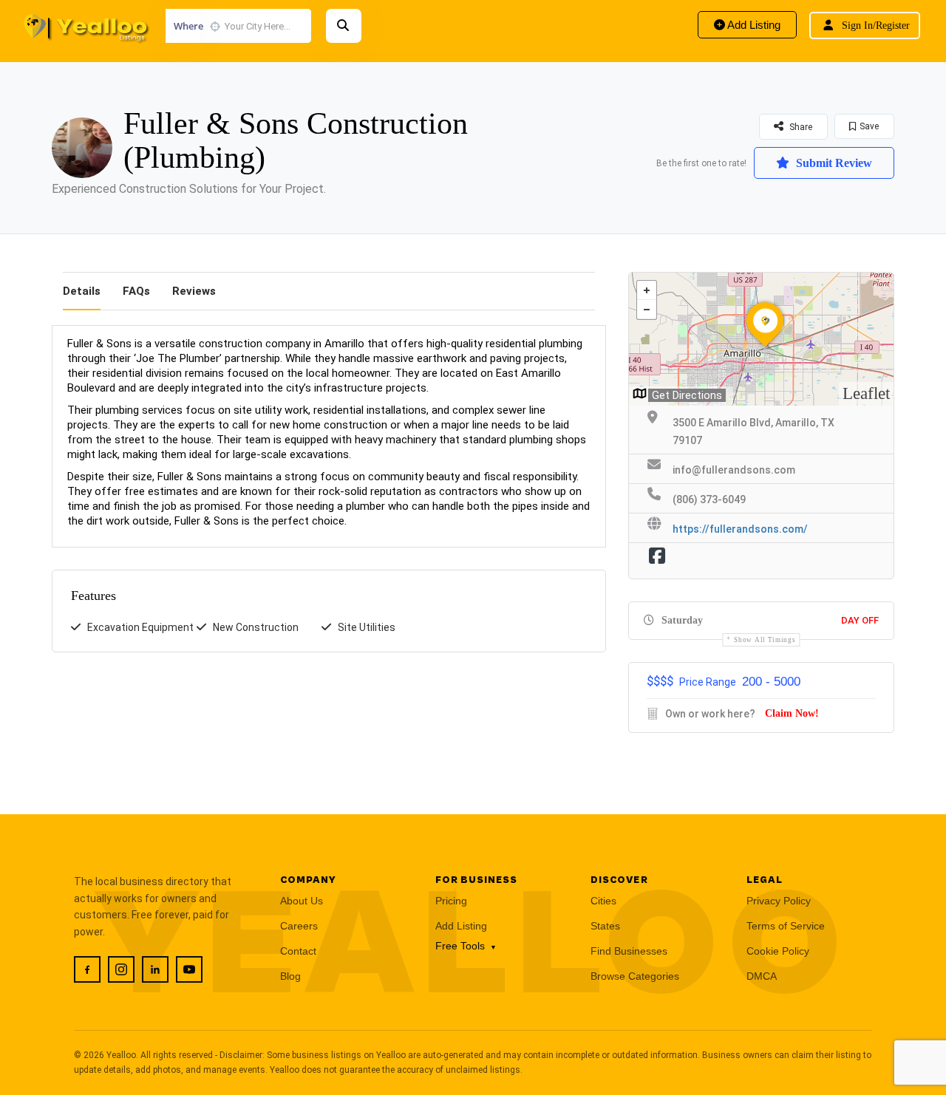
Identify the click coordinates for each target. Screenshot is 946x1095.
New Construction (256, 627)
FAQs (136, 291)
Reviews (194, 291)
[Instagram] (121, 969)
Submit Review (832, 163)
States (605, 926)
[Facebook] (87, 969)
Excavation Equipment (140, 627)
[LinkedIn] (155, 969)
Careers (299, 926)
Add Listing (752, 24)
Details (82, 291)
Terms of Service (785, 926)
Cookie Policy (777, 951)
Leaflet (866, 393)
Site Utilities (366, 627)
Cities (603, 901)
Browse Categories (635, 976)
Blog (290, 976)
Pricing (451, 901)
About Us (301, 901)
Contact (298, 951)
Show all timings (764, 640)
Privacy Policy (778, 901)
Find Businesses (629, 951)
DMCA (761, 976)
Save (869, 126)
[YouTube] (189, 969)
